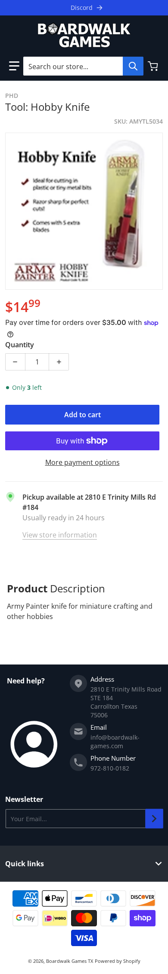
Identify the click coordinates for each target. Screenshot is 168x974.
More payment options (82, 462)
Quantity (19, 344)
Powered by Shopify (117, 961)
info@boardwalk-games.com (115, 741)
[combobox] (83, 66)
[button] (14, 66)
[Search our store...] (133, 66)
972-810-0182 (109, 768)
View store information (59, 535)
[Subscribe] (154, 818)
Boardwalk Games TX (69, 961)
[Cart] (154, 66)
